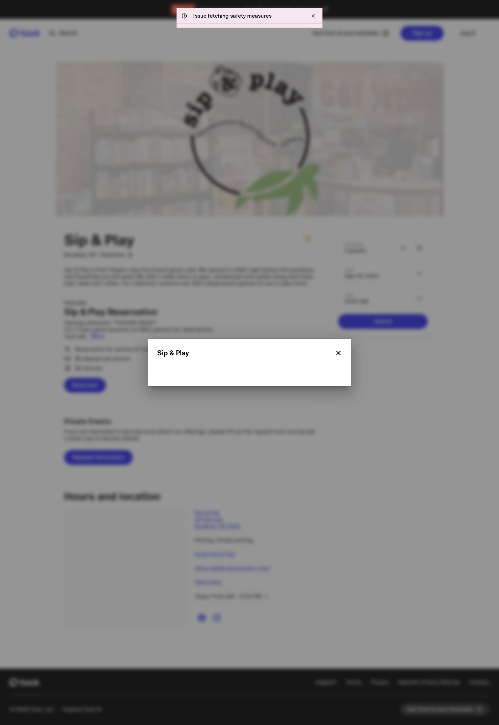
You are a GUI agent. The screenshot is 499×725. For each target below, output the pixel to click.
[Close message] (313, 16)
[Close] (338, 353)
